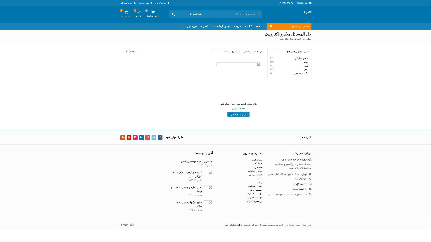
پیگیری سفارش (255, 171)
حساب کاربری (255, 175)
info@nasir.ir (299, 184)
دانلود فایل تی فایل (233, 225)
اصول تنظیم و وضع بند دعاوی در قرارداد (186, 189)
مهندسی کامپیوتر (254, 197)
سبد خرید (257, 167)
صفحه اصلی (256, 160)
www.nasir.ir (300, 189)
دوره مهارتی (191, 26)
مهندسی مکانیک (254, 193)
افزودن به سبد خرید (238, 114)
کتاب (249, 26)
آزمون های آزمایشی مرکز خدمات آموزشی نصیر (187, 174)
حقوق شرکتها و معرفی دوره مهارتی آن (189, 204)
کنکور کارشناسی (301, 73)
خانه (258, 26)
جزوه (238, 26)
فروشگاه (258, 163)
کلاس (205, 26)
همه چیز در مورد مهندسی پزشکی (196, 161)
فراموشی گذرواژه (254, 201)
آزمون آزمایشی (222, 26)
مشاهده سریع (237, 104)
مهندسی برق (256, 190)
